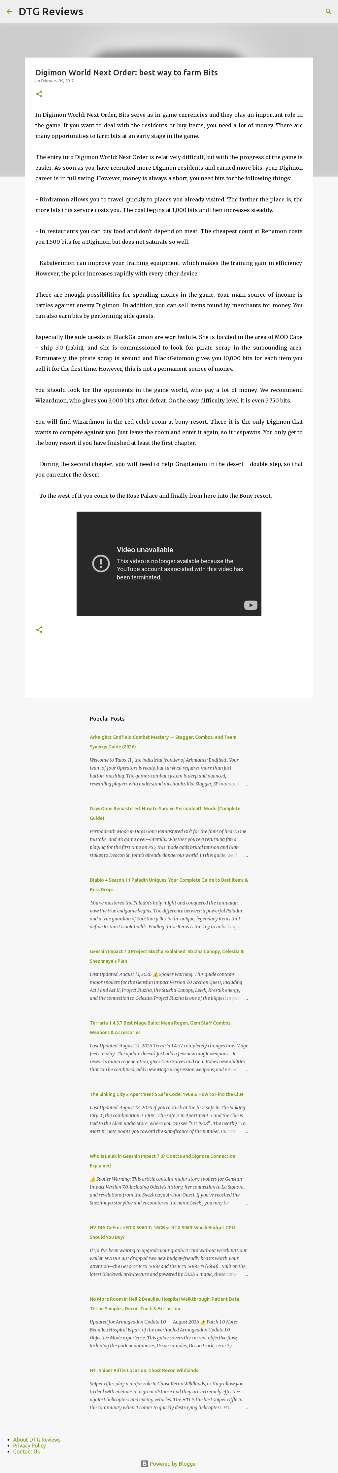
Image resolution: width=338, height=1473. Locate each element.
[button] (39, 94)
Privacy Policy (29, 1446)
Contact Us (26, 1451)
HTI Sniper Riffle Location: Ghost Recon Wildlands (144, 1370)
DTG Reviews (50, 11)
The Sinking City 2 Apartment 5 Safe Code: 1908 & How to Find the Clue (167, 1094)
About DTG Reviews (37, 1440)
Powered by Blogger (173, 1464)
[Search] (329, 12)
